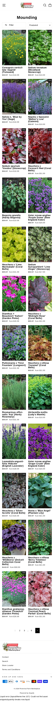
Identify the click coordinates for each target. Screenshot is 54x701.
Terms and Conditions (11, 669)
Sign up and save (12, 677)
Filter (11, 25)
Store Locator (8, 665)
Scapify (31, 693)
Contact (5, 657)
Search (5, 661)
